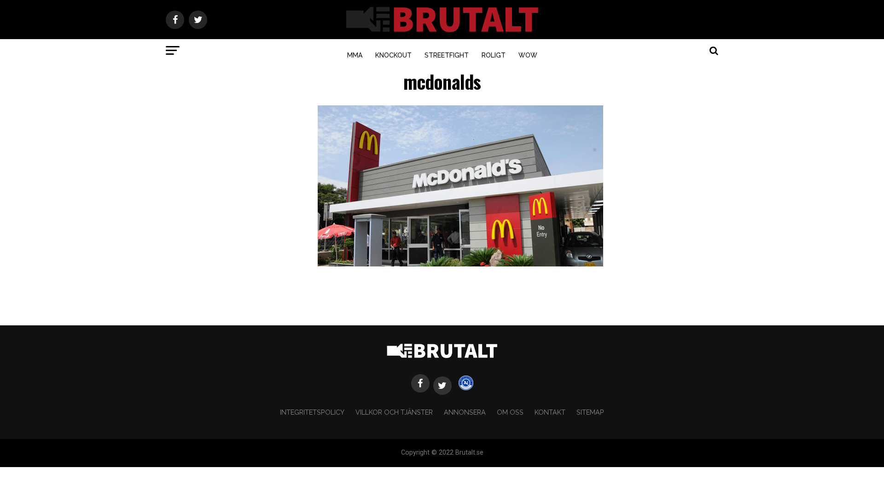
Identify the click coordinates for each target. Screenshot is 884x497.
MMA (354, 55)
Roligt (494, 55)
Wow (527, 55)
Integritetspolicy (312, 412)
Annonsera (465, 412)
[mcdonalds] (460, 264)
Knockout (393, 55)
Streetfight (447, 55)
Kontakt (550, 412)
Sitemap (590, 412)
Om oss (510, 412)
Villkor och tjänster (394, 412)
